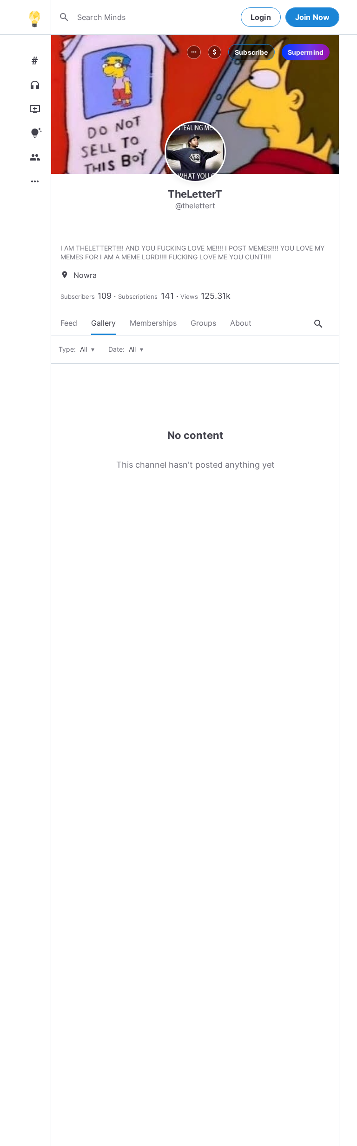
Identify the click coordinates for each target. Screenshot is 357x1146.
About (240, 323)
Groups (203, 323)
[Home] (34, 17)
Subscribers (77, 296)
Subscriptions (138, 296)
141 (167, 296)
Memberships (153, 323)
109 (105, 296)
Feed (68, 323)
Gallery (103, 323)
